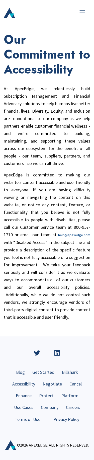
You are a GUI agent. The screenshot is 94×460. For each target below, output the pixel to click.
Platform (69, 395)
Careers (73, 407)
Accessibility (23, 384)
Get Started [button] (43, 372)
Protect (46, 395)
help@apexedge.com (74, 235)
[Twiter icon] (37, 353)
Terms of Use (27, 419)
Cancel (75, 384)
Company (49, 407)
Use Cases (23, 407)
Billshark (70, 372)
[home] (9, 13)
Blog (20, 372)
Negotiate (52, 384)
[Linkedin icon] (57, 353)
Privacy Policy (66, 419)
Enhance (24, 395)
